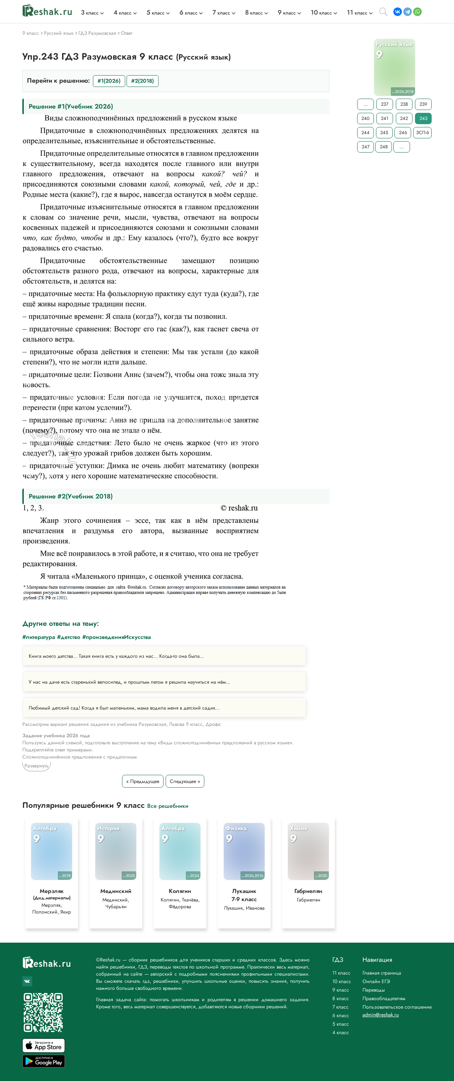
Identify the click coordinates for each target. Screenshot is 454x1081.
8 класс (340, 998)
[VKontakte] (397, 11)
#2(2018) (142, 81)
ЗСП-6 (422, 132)
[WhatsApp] (417, 11)
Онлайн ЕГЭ (376, 981)
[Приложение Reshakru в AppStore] (43, 1051)
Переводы (373, 989)
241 (384, 118)
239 (423, 104)
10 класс (341, 981)
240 (365, 118)
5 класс (340, 1023)
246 (403, 132)
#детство (68, 637)
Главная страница (381, 972)
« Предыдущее (142, 781)
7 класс (340, 1006)
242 (404, 118)
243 (423, 118)
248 (384, 146)
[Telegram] (407, 11)
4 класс (340, 1032)
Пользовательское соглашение (397, 1006)
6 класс (340, 1015)
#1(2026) (109, 81)
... (366, 104)
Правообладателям (383, 998)
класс (90, 12)
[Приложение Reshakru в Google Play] (43, 1065)
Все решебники (167, 805)
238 (404, 104)
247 (366, 146)
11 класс (341, 972)
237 (384, 104)
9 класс (340, 989)
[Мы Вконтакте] (27, 981)
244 (365, 132)
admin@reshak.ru (380, 1014)
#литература (38, 637)
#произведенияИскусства (116, 637)
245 (384, 132)
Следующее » (185, 781)
